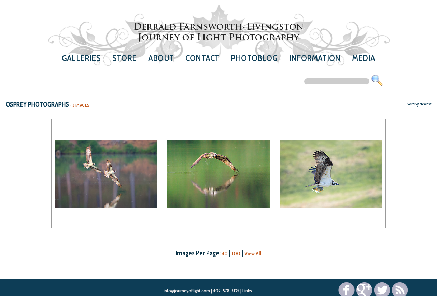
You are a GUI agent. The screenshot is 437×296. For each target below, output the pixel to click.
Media (363, 58)
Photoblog (254, 58)
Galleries (81, 58)
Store (124, 58)
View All (253, 253)
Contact (202, 58)
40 (225, 253)
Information (314, 58)
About (161, 58)
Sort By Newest (419, 104)
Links (247, 290)
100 (236, 253)
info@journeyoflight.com (187, 290)
